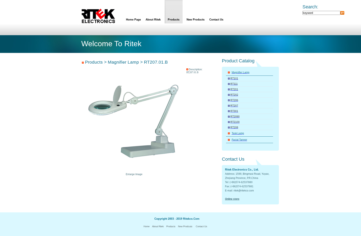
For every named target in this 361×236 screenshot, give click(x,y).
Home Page (133, 19)
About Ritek (153, 19)
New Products (196, 19)
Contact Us (216, 19)
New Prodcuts (185, 226)
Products (173, 19)
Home (147, 226)
